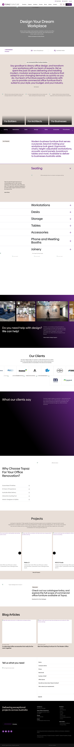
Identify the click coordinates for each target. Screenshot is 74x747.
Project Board (58, 1)
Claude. (61, 735)
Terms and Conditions (65, 723)
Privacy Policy (63, 724)
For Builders (10, 121)
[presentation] (19, 553)
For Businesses (58, 121)
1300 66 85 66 (40, 716)
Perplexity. (65, 735)
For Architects (35, 121)
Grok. (42, 737)
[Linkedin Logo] (3, 731)
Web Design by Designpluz (52, 745)
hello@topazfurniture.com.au (43, 720)
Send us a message (41, 708)
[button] (39, 599)
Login (71, 1)
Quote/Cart (65, 1)
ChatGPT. (57, 735)
